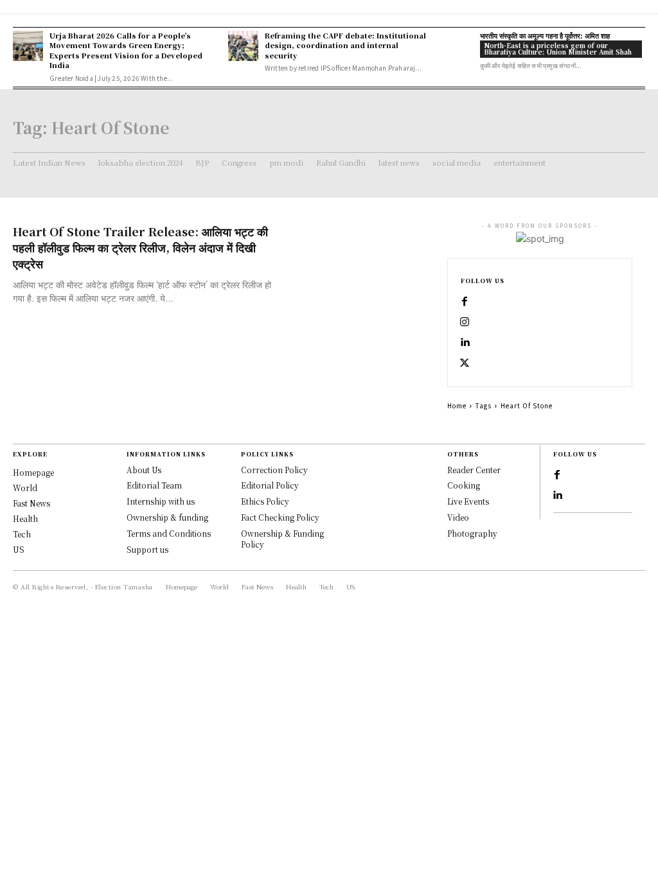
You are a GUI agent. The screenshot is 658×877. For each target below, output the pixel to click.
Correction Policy (274, 469)
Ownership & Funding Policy (282, 539)
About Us (144, 469)
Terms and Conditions (169, 533)
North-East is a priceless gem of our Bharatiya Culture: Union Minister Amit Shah (558, 48)
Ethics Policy (265, 501)
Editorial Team (154, 485)
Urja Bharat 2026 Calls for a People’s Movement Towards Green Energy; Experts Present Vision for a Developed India (125, 50)
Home (457, 405)
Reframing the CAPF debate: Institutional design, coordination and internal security (345, 45)
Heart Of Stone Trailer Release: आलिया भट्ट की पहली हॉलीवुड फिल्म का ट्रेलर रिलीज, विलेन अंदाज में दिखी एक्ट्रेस (140, 247)
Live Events (468, 501)
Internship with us (161, 501)
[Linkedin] (464, 343)
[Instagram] (464, 322)
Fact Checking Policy (280, 517)
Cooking (463, 485)
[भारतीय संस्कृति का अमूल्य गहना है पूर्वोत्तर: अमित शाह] (458, 46)
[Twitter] (464, 363)
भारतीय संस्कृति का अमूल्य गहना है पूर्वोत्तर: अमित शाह (545, 35)
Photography (472, 533)
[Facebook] (464, 301)
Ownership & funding (167, 517)
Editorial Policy (270, 485)
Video (458, 517)
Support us (147, 549)
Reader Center (474, 469)
